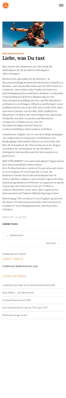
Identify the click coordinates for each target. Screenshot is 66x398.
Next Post (53, 243)
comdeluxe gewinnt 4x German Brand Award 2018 (28, 285)
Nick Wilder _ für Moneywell (17, 292)
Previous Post (15, 235)
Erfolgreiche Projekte (13, 53)
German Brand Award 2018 (16, 300)
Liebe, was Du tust (23, 58)
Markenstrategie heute (14, 315)
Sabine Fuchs (8, 217)
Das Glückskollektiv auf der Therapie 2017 (25, 307)
